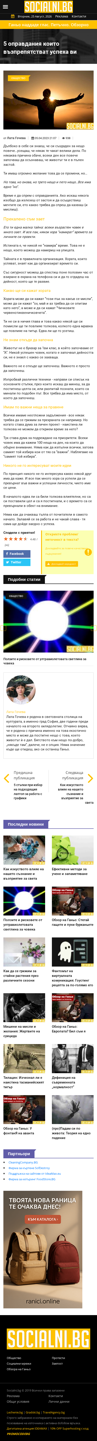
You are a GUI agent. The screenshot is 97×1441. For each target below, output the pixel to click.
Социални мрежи (19, 1363)
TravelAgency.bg (54, 1412)
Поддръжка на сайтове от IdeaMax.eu (35, 1174)
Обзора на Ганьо (19, 1369)
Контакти (79, 16)
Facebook (16, 554)
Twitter (15, 562)
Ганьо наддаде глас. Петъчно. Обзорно (49, 24)
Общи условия (18, 1401)
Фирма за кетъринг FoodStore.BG (32, 1179)
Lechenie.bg (15, 1412)
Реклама (61, 16)
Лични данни (58, 1401)
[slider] (15, 538)
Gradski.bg (33, 1412)
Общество (14, 1358)
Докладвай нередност (63, 563)
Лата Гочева (16, 138)
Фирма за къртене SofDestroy (29, 1168)
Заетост (57, 1363)
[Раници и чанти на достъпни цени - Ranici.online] (42, 1249)
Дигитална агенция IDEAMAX (27, 1428)
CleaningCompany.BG (23, 1162)
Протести (58, 1358)
